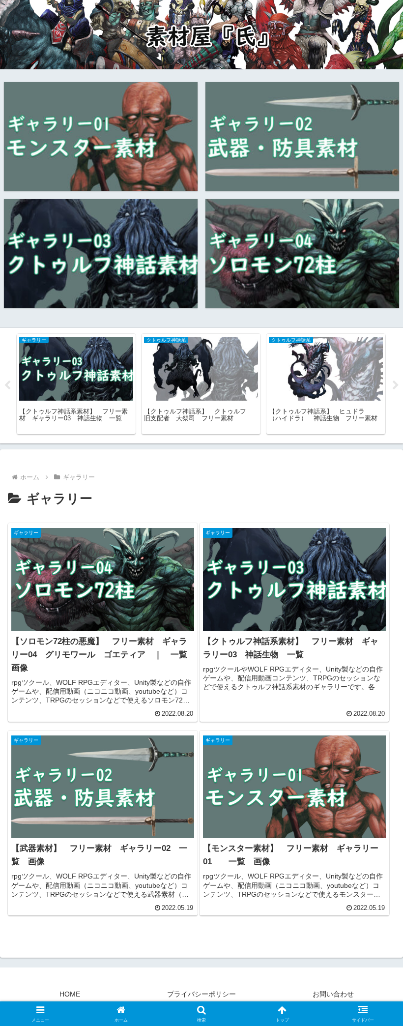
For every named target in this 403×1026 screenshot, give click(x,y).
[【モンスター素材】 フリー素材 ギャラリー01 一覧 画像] (101, 136)
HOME (69, 994)
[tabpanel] (76, 384)
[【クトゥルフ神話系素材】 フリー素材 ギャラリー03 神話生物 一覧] (101, 253)
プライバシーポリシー (201, 994)
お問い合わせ (333, 994)
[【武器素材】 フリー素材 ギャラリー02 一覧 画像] (302, 136)
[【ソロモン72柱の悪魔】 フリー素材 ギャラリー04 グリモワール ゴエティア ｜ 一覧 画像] (302, 253)
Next (396, 385)
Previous (7, 385)
